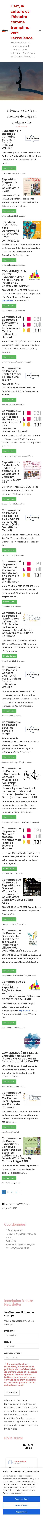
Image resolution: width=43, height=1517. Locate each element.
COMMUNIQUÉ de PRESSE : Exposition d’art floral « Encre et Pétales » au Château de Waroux (15, 278)
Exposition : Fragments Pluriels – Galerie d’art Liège (10, 185)
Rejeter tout (21, 1512)
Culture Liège (20, 1461)
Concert (18, 716)
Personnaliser (21, 1505)
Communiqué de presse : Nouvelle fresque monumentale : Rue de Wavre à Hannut (12, 838)
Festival (16, 1132)
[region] (21, 1492)
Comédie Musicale (22, 822)
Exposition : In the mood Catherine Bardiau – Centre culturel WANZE (11, 139)
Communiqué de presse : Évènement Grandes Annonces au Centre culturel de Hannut (11, 327)
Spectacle (20, 555)
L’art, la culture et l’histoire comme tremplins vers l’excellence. (22, 22)
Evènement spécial (24, 362)
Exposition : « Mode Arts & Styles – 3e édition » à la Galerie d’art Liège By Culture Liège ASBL (11, 472)
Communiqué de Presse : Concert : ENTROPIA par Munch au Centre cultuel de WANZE (11, 677)
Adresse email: (12, 1353)
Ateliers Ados (22, 976)
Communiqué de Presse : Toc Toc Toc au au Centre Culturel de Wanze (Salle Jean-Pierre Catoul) (11, 520)
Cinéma (18, 607)
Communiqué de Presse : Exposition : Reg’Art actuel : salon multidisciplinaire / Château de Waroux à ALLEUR (21, 990)
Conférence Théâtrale (24, 456)
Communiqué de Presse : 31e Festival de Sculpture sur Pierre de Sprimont (11, 1100)
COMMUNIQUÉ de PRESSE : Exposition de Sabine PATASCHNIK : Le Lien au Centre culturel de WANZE (20, 1057)
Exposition (21, 173)
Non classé (27, 762)
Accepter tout (21, 1499)
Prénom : (9, 1331)
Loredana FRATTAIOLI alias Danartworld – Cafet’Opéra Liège (11, 229)
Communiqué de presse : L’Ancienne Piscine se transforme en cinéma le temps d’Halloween (11, 571)
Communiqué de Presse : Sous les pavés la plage (11, 727)
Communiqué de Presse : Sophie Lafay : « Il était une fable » (11, 374)
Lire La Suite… (9, 168)
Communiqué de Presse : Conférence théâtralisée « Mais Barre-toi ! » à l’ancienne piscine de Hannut (14, 421)
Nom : (7, 1342)
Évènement (19, 661)
